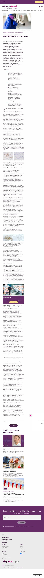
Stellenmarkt (22, 548)
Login (39, 1)
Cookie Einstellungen (6, 557)
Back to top (37, 575)
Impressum (4, 555)
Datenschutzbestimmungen (9, 526)
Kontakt (21, 546)
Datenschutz (4, 554)
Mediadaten (4, 547)
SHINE (22, 453)
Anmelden (21, 522)
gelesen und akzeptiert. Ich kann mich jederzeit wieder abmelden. (20, 526)
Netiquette (4, 558)
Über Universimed (5, 546)
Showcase (4, 548)
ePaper (21, 547)
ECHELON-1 (6, 455)
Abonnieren (4, 550)
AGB (3, 553)
